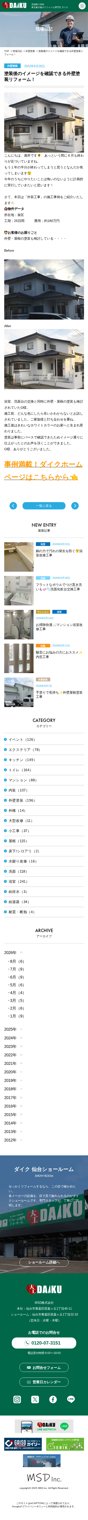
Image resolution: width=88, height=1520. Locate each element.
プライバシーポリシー (34, 1506)
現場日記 (17, 51)
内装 (43, 646)
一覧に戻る (44, 506)
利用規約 (52, 1506)
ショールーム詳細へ (44, 1262)
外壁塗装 (30, 51)
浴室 (43, 544)
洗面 (43, 578)
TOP (6, 51)
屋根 (59, 679)
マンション (43, 612)
